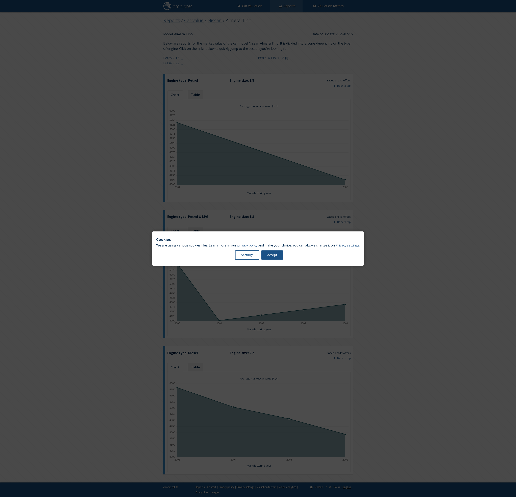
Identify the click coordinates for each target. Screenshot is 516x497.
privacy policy (247, 245)
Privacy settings (347, 245)
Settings (247, 255)
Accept (272, 255)
